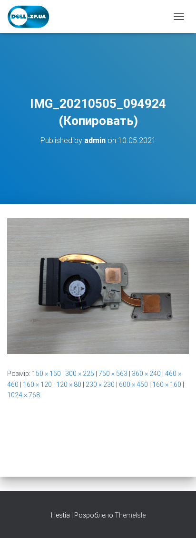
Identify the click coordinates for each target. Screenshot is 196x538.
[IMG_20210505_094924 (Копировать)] (98, 285)
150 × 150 (46, 373)
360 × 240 (146, 373)
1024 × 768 (23, 395)
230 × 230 (100, 384)
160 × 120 (37, 384)
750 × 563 (112, 373)
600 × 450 (133, 384)
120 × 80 (68, 384)
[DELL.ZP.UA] (32, 17)
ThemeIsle (130, 515)
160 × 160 (166, 384)
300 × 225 (79, 373)
